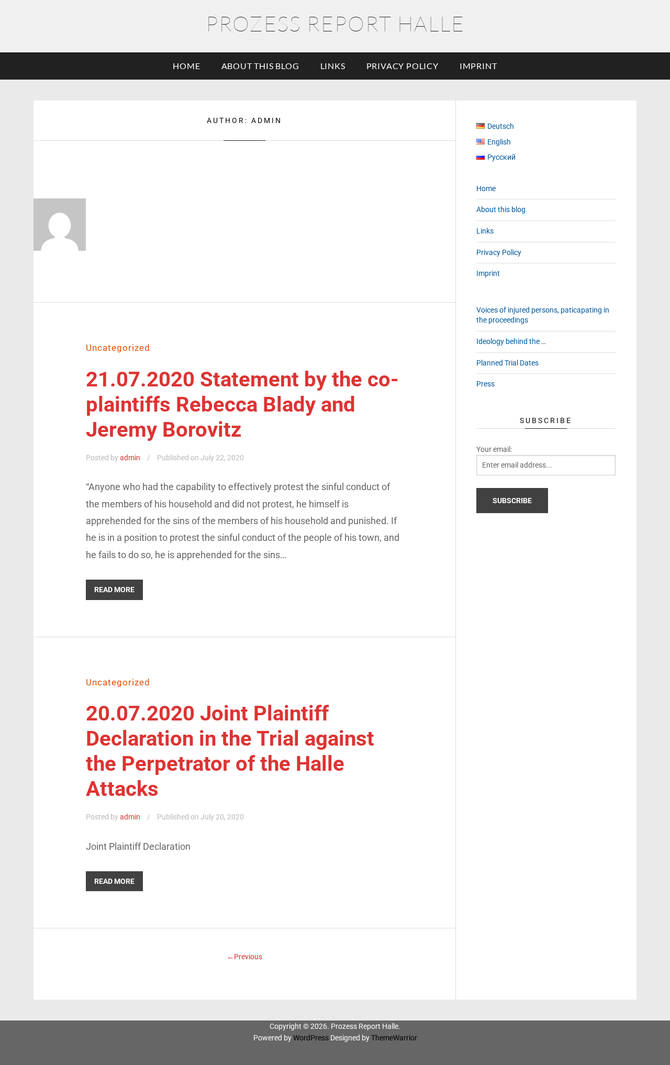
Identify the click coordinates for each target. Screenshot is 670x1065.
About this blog (260, 66)
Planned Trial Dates (507, 363)
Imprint (478, 66)
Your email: (494, 449)
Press (485, 384)
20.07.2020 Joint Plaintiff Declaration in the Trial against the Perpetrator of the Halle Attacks (230, 751)
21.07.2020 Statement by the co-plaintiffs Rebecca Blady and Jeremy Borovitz (242, 404)
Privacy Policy (402, 66)
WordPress (311, 1038)
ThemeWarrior (394, 1038)
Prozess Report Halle (335, 23)
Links (332, 66)
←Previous (244, 956)
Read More (114, 589)
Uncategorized (118, 347)
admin (130, 457)
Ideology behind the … (511, 341)
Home (186, 66)
